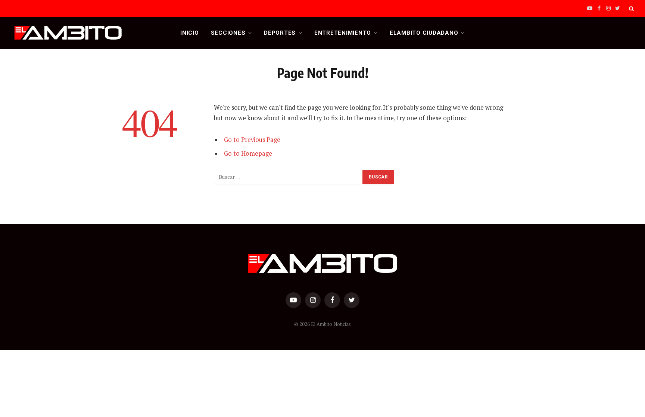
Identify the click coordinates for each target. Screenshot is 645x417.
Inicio (189, 32)
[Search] (630, 8)
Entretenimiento (342, 32)
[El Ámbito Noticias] (68, 33)
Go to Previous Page (252, 140)
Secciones (228, 32)
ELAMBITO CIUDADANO (424, 32)
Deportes (280, 32)
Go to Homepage (248, 153)
